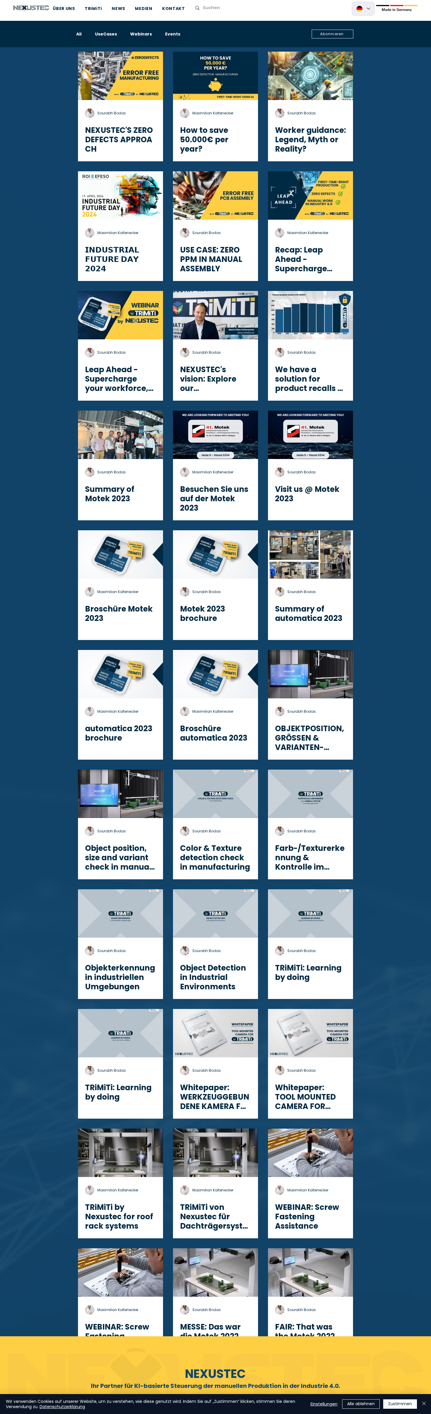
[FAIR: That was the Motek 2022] (310, 1272)
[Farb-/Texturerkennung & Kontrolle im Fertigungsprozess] (310, 794)
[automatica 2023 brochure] (120, 674)
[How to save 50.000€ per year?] (215, 76)
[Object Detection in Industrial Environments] (215, 913)
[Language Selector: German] (363, 9)
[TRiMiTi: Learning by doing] (310, 913)
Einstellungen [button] (323, 1404)
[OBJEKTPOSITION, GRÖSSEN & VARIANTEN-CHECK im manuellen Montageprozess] (310, 674)
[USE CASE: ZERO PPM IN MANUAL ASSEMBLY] (215, 195)
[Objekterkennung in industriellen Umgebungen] (120, 913)
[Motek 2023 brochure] (215, 554)
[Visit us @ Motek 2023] (310, 435)
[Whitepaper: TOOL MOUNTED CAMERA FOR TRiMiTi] (310, 1033)
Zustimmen (400, 1404)
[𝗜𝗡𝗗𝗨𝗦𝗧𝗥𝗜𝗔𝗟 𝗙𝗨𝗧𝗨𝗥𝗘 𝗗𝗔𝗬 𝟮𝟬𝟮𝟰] (120, 195)
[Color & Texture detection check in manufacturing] (215, 794)
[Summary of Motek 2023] (120, 435)
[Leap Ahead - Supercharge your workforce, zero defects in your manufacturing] (120, 315)
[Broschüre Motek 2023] (120, 554)
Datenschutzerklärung (62, 1407)
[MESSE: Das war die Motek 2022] (215, 1272)
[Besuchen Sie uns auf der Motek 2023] (215, 435)
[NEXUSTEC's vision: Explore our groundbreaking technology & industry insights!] (215, 315)
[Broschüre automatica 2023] (215, 674)
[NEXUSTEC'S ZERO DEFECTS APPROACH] (120, 76)
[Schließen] (423, 1404)
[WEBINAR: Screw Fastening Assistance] (310, 1153)
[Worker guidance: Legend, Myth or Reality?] (310, 76)
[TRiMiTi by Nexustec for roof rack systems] (120, 1153)
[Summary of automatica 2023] (310, 554)
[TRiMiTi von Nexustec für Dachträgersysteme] (215, 1153)
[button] (332, 34)
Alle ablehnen (361, 1404)
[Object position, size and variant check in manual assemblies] (120, 794)
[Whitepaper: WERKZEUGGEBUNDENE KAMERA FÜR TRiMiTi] (215, 1033)
